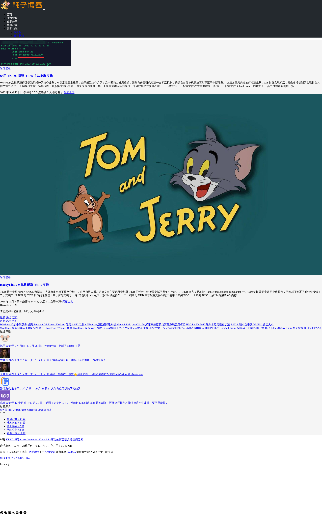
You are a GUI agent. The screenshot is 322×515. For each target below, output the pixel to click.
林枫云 (72, 451)
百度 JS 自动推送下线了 (110, 328)
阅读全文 (69, 92)
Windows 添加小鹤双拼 (13, 324)
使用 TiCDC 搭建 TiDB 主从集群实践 (26, 75)
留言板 (17, 32)
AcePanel (50, 451)
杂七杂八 (15, 426)
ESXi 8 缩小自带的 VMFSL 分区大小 (252, 324)
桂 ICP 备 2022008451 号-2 (15, 458)
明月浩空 (69, 439)
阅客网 (79, 439)
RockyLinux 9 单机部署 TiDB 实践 (24, 285)
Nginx (23, 410)
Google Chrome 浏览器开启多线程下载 (242, 328)
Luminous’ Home (36, 439)
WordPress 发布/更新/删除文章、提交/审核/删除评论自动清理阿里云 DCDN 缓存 (172, 328)
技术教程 (12, 18)
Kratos (23, 439)
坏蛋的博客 (57, 439)
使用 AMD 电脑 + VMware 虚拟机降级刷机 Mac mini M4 (98, 324)
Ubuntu (16, 410)
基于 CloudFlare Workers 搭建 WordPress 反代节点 (67, 328)
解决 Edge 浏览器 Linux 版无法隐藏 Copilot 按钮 (293, 328)
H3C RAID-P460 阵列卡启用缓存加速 (208, 324)
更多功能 (12, 28)
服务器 (3, 410)
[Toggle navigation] (44, 9)
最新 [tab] (2, 317)
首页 (9, 14)
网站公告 (15, 429)
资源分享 (12, 21)
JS (45, 410)
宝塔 (49, 410)
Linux (40, 410)
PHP (10, 410)
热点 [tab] (8, 317)
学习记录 (12, 25)
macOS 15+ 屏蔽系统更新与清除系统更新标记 (158, 324)
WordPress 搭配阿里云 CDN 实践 (19, 328)
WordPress (32, 410)
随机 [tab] (14, 317)
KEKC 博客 (13, 439)
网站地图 (34, 451)
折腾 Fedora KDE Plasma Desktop (46, 324)
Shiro (48, 439)
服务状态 (18, 35)
